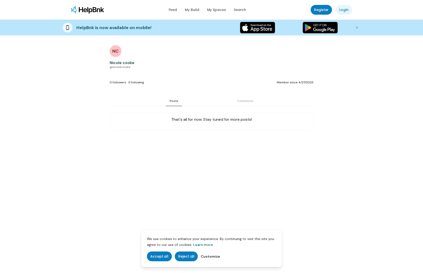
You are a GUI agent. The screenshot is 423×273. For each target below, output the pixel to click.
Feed (173, 9)
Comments (245, 101)
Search (240, 9)
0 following (136, 82)
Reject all (186, 256)
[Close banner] (356, 27)
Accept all (159, 256)
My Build (192, 9)
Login (344, 9)
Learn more (203, 244)
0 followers (118, 82)
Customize (210, 256)
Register (321, 9)
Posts (174, 101)
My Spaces (216, 9)
